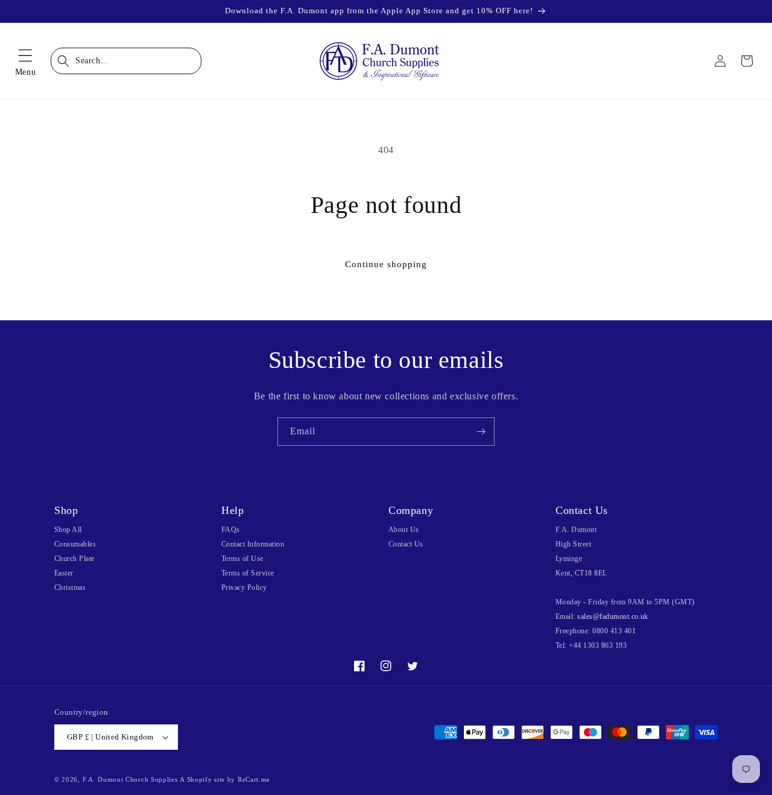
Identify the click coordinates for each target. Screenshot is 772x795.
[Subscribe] (480, 431)
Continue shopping (386, 264)
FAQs (230, 529)
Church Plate (74, 558)
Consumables (75, 544)
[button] (25, 61)
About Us (403, 529)
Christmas (70, 587)
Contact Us (405, 544)
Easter (64, 573)
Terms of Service (247, 573)
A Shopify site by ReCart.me (225, 779)
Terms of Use (242, 558)
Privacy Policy (244, 587)
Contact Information (252, 544)
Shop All (68, 529)
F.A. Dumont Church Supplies (130, 779)
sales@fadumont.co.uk (612, 616)
